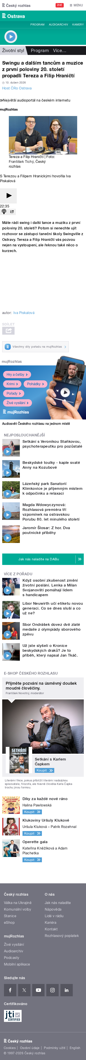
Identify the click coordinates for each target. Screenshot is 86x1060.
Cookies (10, 1048)
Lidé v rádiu (54, 916)
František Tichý (21, 162)
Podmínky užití (54, 1048)
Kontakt (51, 929)
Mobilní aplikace (17, 964)
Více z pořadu (18, 574)
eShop (9, 922)
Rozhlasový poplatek (62, 936)
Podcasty (11, 958)
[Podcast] (4, 212)
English (75, 1048)
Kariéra (50, 922)
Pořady (12, 393)
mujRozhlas (12, 361)
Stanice (10, 916)
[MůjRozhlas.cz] (9, 110)
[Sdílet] (12, 212)
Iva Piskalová (23, 313)
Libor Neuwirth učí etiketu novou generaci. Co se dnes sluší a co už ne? (52, 608)
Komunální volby (17, 909)
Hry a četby (15, 374)
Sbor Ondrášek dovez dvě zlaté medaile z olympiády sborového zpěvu (51, 629)
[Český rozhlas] (16, 5)
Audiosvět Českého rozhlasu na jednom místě (36, 423)
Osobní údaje (30, 1048)
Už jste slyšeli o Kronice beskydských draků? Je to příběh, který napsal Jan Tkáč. (50, 650)
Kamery (78, 24)
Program (37, 24)
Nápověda (53, 909)
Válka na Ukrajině (18, 903)
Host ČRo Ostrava (17, 88)
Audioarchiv (58, 24)
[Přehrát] (8, 195)
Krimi (11, 384)
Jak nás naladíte (58, 903)
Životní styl (13, 50)
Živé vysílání (16, 403)
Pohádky (34, 384)
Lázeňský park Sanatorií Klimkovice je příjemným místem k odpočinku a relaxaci (52, 488)
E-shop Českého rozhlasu (31, 673)
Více (59, 50)
